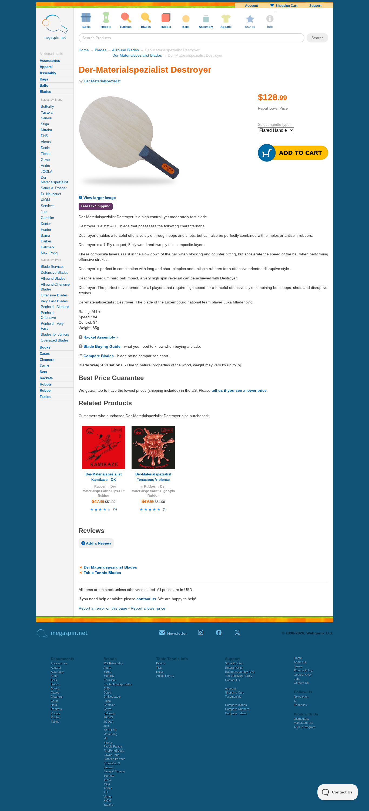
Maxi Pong (49, 253)
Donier (46, 224)
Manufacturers (303, 722)
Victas (46, 142)
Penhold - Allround (55, 307)
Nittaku (46, 130)
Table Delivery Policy (238, 675)
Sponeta (108, 775)
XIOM (45, 200)
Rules (160, 671)
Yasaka (46, 112)
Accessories (50, 61)
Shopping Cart (285, 6)
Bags (44, 79)
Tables (45, 397)
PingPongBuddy (113, 750)
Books (45, 347)
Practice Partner (114, 759)
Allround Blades (53, 278)
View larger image (99, 197)
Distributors (301, 718)
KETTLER (110, 729)
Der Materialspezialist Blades (137, 55)
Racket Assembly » (100, 337)
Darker (46, 241)
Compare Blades (98, 356)
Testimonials (233, 696)
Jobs (297, 678)
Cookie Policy (303, 674)
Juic (44, 212)
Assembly (48, 73)
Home (84, 50)
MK (105, 738)
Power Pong (111, 754)
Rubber (46, 390)
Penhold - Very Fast (52, 326)
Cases (45, 354)
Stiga (45, 124)
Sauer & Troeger (53, 188)
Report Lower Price (273, 108)
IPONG (108, 717)
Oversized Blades (55, 340)
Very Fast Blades (54, 301)
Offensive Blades (54, 295)
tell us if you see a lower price (239, 390)
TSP (106, 792)
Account (251, 6)
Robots (46, 384)
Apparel (46, 67)
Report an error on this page (103, 608)
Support (315, 6)
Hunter (46, 230)
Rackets (46, 378)
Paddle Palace (112, 746)
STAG (107, 779)
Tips (159, 667)
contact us (146, 599)
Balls (44, 85)
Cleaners (47, 360)
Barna (45, 236)
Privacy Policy (303, 670)
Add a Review (98, 543)
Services (48, 206)
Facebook (300, 705)
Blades (45, 92)
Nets (43, 372)
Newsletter (301, 696)
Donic (45, 148)
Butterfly (47, 106)
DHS (44, 136)
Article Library (165, 675)
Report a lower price (148, 608)
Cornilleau (109, 680)
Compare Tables (236, 713)
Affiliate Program (304, 727)
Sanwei (46, 118)
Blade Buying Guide (101, 346)
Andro (45, 166)
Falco (107, 700)
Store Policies (234, 663)
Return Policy (234, 667)
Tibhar (46, 154)
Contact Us (232, 680)
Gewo (45, 160)
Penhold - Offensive (48, 315)
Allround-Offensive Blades (55, 286)
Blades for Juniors (55, 334)
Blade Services (53, 267)
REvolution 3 (111, 763)
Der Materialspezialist (54, 179)
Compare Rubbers (237, 709)
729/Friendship (113, 663)
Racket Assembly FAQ (240, 671)
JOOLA (46, 172)
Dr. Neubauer (51, 194)
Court (44, 366)
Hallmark (48, 247)
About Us (300, 662)
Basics (160, 663)
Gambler (47, 218)
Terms (298, 666)
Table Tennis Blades (102, 572)
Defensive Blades (54, 273)
